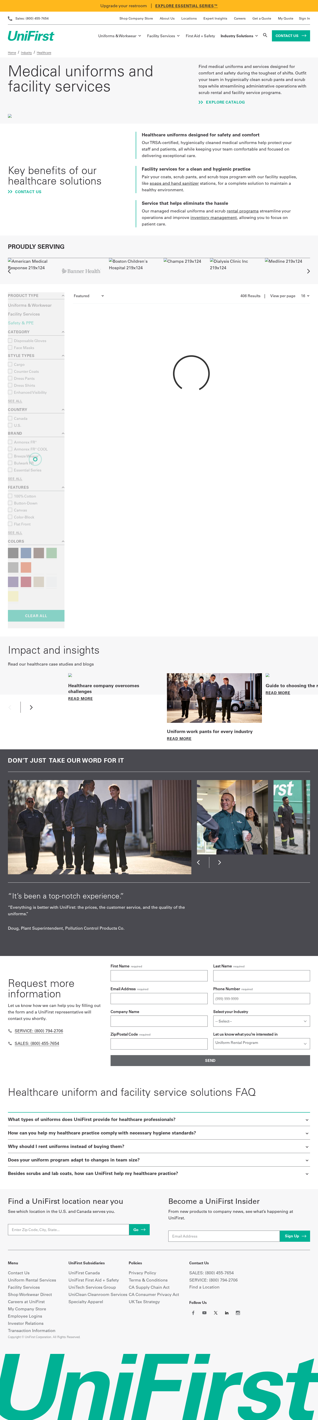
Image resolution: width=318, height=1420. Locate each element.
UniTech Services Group (92, 1287)
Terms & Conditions (148, 1280)
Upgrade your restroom (123, 5)
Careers (240, 18)
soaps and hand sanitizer (174, 183)
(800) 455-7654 (32, 18)
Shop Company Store (136, 18)
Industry (26, 52)
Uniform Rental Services (32, 1280)
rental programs (243, 211)
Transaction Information (31, 1330)
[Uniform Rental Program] (261, 1042)
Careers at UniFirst (26, 1301)
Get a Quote (261, 18)
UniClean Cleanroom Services (97, 1294)
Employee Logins (25, 1316)
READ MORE (80, 698)
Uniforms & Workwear (117, 36)
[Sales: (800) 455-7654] (10, 1043)
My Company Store (27, 1309)
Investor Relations (26, 1323)
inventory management (213, 217)
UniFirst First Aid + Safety (93, 1280)
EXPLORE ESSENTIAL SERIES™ (186, 5)
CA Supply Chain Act (149, 1287)
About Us (167, 18)
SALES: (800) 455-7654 (211, 1272)
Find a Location (204, 1287)
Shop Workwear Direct (30, 1294)
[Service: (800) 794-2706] (10, 1031)
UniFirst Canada (84, 1272)
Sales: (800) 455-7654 (37, 1043)
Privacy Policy (142, 1272)
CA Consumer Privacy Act (154, 1294)
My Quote (285, 18)
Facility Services (161, 36)
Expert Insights (215, 18)
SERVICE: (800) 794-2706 (213, 1280)
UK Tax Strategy (144, 1301)
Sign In (304, 18)
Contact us (28, 191)
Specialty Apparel (85, 1301)
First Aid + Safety (200, 36)
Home (12, 52)
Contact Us (287, 36)
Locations (189, 18)
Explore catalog (225, 102)
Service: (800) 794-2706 (39, 1030)
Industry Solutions (237, 36)
